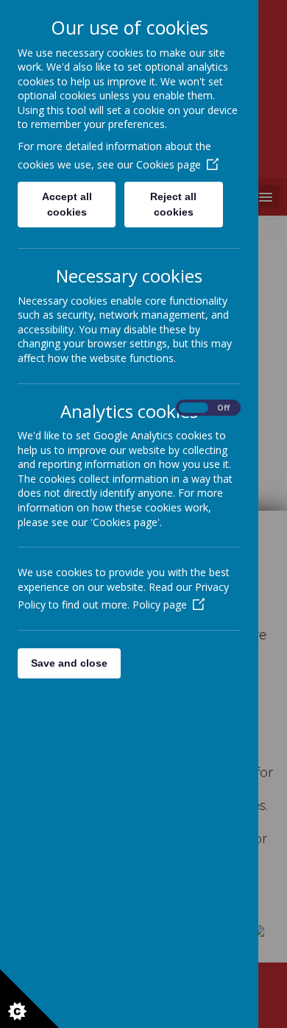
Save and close (69, 663)
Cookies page (168, 164)
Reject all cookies (173, 204)
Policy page (159, 605)
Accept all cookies (67, 204)
